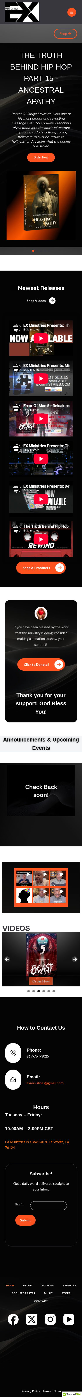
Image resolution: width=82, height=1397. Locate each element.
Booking (48, 1285)
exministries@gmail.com (45, 1083)
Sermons (69, 1285)
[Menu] (71, 12)
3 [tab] (38, 991)
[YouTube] (68, 1319)
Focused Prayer (23, 1293)
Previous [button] (7, 959)
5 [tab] (48, 991)
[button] (33, 251)
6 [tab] (53, 991)
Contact (41, 1301)
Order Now (41, 981)
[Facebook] (13, 1319)
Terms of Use (51, 1391)
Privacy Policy (30, 1391)
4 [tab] (43, 991)
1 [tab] (28, 991)
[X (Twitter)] (31, 1319)
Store (65, 1293)
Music (48, 1293)
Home (10, 1285)
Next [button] (75, 959)
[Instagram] (50, 1319)
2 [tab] (33, 991)
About (28, 1285)
